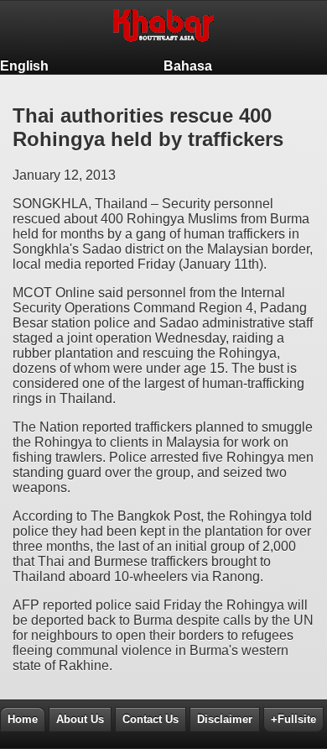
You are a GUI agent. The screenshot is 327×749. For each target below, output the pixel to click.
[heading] (163, 29)
